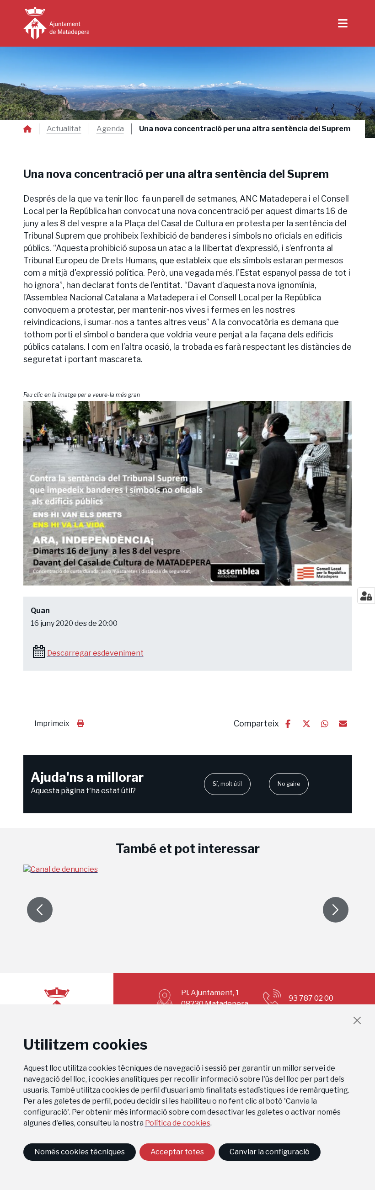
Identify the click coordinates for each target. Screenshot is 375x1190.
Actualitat (64, 129)
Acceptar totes (177, 1151)
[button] (187, 493)
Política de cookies (177, 1123)
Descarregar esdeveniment (95, 653)
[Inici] (56, 23)
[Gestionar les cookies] (366, 595)
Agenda (110, 129)
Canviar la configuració (270, 1151)
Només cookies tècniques (79, 1151)
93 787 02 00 (311, 998)
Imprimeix (52, 723)
